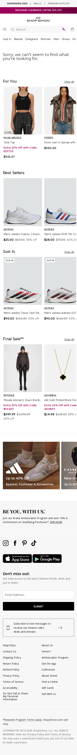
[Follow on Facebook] (15, 545)
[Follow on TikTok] (34, 545)
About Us (47, 645)
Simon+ (46, 651)
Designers (31, 39)
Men (56, 39)
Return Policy (11, 663)
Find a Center (50, 681)
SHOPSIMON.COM (17, 3)
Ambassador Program (55, 657)
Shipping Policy (12, 657)
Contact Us (9, 651)
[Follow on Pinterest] (25, 545)
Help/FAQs (9, 645)
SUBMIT (38, 606)
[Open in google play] (47, 562)
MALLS (38, 3)
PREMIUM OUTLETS (59, 3)
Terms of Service (13, 681)
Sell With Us (49, 694)
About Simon (49, 675)
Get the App (49, 663)
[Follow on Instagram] (6, 545)
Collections (48, 669)
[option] (24, 125)
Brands (18, 39)
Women (46, 39)
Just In (7, 39)
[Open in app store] (18, 562)
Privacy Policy (11, 675)
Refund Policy (11, 669)
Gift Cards (48, 688)
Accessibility (10, 688)
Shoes (66, 39)
